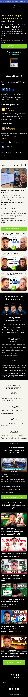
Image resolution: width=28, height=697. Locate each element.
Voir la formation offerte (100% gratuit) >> (14, 497)
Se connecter (23, 6)
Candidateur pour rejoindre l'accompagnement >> (14, 46)
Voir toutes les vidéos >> (14, 662)
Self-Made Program (15, 694)
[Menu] (1, 6)
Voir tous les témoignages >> (14, 228)
